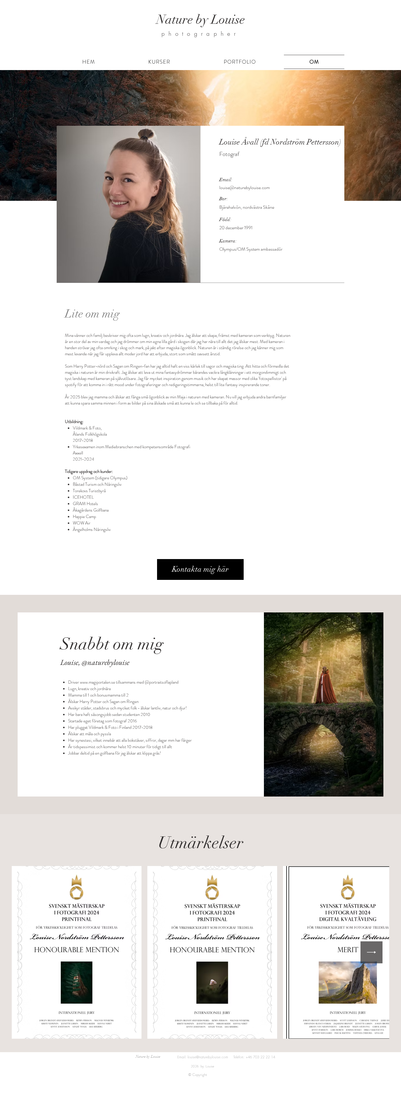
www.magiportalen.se (97, 682)
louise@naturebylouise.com (244, 187)
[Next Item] (371, 952)
